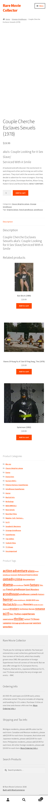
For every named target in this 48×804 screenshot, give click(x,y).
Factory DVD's (11, 481)
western (37, 623)
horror (8, 599)
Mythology (10, 501)
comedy (8, 579)
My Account (8, 800)
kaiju (37, 600)
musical (6, 609)
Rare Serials (10, 510)
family (26, 585)
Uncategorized (11, 551)
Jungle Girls (30, 600)
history (41, 594)
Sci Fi (8, 522)
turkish (27, 619)
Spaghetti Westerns (13, 526)
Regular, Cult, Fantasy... (15, 518)
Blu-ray (8, 464)
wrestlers (8, 626)
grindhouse (38, 210)
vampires (7, 623)
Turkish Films (11, 543)
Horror (8, 493)
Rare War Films (11, 514)
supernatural (8, 619)
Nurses (32, 609)
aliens (31, 571)
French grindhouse (26, 210)
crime (18, 579)
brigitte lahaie (12, 210)
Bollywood (22, 575)
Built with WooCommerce (14, 790)
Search (24, 800)
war (31, 623)
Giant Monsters (32, 589)
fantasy (34, 585)
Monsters (28, 604)
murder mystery (38, 605)
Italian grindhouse (19, 600)
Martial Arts (10, 497)
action (7, 570)
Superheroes (10, 534)
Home (8, 19)
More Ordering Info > (29, 748)
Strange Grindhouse (19, 19)
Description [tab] (8, 221)
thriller (19, 619)
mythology (24, 609)
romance (40, 608)
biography (14, 575)
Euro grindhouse (18, 585)
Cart (37, 797)
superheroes (28, 613)
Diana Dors (10, 477)
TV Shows (9, 547)
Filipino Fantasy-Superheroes (17, 485)
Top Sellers (10, 539)
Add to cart (20, 193)
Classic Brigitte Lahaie (20, 204)
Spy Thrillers (16, 613)
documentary (29, 579)
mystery (14, 608)
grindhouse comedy (28, 594)
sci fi (6, 613)
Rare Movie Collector (12, 8)
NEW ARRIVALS (11, 506)
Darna (8, 472)
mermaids (20, 605)
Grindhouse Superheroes (15, 489)
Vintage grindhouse (20, 623)
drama (8, 584)
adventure (20, 571)
